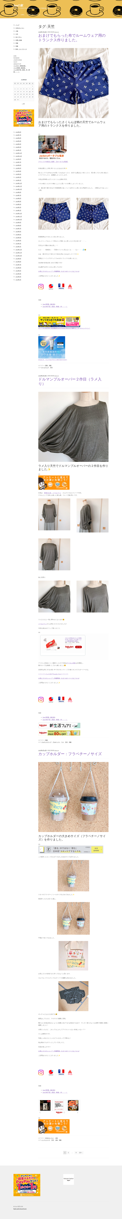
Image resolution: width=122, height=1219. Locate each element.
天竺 (51, 367)
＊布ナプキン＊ (48, 15)
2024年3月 (18, 204)
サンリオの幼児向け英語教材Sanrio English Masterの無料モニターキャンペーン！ (64, 328)
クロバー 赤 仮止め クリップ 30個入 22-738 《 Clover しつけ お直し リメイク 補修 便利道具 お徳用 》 (73, 639)
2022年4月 (18, 274)
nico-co (56, 32)
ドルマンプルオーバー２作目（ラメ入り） (69, 381)
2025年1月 (18, 180)
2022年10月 (19, 256)
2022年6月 (18, 268)
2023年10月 (19, 219)
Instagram (16, 58)
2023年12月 (19, 213)
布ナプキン (19, 37)
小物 (56, 1138)
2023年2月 (18, 243)
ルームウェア (45, 367)
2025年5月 (18, 168)
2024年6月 (18, 198)
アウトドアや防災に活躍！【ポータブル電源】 (53, 162)
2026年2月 (18, 147)
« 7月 (23, 104)
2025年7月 (18, 162)
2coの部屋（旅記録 (49, 304)
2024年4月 (18, 201)
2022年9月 (18, 258)
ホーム (15, 15)
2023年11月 (19, 216)
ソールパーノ (42, 624)
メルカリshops (17, 60)
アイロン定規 (71, 663)
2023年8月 (18, 225)
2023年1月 (18, 246)
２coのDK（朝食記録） (19, 66)
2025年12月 (19, 153)
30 (15, 99)
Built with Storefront (20, 1209)
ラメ (62, 742)
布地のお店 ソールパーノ (52, 493)
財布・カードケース (21, 49)
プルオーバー (56, 742)
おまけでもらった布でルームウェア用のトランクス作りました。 (72, 37)
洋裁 (50, 365)
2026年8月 (18, 132)
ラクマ (15, 62)
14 (29, 91)
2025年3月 (18, 174)
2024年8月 (18, 192)
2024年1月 (18, 210)
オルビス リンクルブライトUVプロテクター (52, 360)
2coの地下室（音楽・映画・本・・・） (55, 306)
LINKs (22, 15)
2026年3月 (18, 144)
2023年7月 (18, 228)
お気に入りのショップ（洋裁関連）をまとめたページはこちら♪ (58, 271)
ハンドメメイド (45, 1140)
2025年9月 (18, 159)
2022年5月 (18, 271)
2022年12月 (19, 249)
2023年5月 (18, 234)
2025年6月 (18, 165)
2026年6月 (18, 138)
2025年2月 (18, 177)
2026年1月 (18, 150)
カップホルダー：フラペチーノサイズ (70, 753)
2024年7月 (18, 195)
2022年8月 (18, 261)
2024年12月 (19, 183)
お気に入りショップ (33, 15)
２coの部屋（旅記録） (19, 68)
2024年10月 (19, 189)
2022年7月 (18, 265)
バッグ (17, 25)
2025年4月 (18, 171)
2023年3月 (18, 240)
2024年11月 (19, 186)
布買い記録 (19, 40)
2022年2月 (18, 280)
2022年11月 (19, 252)
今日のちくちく (49, 1138)
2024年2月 (18, 207)
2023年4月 (18, 237)
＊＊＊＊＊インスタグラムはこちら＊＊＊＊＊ (53, 674)
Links (14, 56)
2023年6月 (18, 231)
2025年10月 (19, 156)
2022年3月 (18, 277)
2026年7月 (18, 135)
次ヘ (80, 1152)
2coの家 (18, 5)
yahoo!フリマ (17, 64)
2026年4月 (18, 141)
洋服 (46, 365)
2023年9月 (18, 222)
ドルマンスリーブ (46, 742)
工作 (17, 34)
